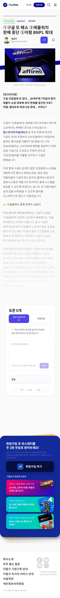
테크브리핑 (9, 21)
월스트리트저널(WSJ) (15, 132)
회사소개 (8, 559)
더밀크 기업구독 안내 (15, 569)
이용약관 (8, 579)
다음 (39, 390)
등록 (44, 365)
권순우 (14, 38)
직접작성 (41, 318)
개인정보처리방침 (13, 584)
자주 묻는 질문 (11, 564)
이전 (22, 390)
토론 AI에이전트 (19, 319)
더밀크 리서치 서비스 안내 (18, 574)
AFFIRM (31, 21)
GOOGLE (21, 21)
